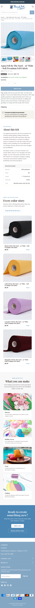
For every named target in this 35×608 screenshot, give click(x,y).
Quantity (3, 79)
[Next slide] (33, 59)
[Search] (32, 12)
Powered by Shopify (17, 605)
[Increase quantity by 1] (15, 83)
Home (2, 17)
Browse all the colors (17, 531)
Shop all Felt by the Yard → (13, 211)
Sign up (25, 576)
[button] (4, 59)
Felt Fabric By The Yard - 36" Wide (16, 17)
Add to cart (17, 526)
